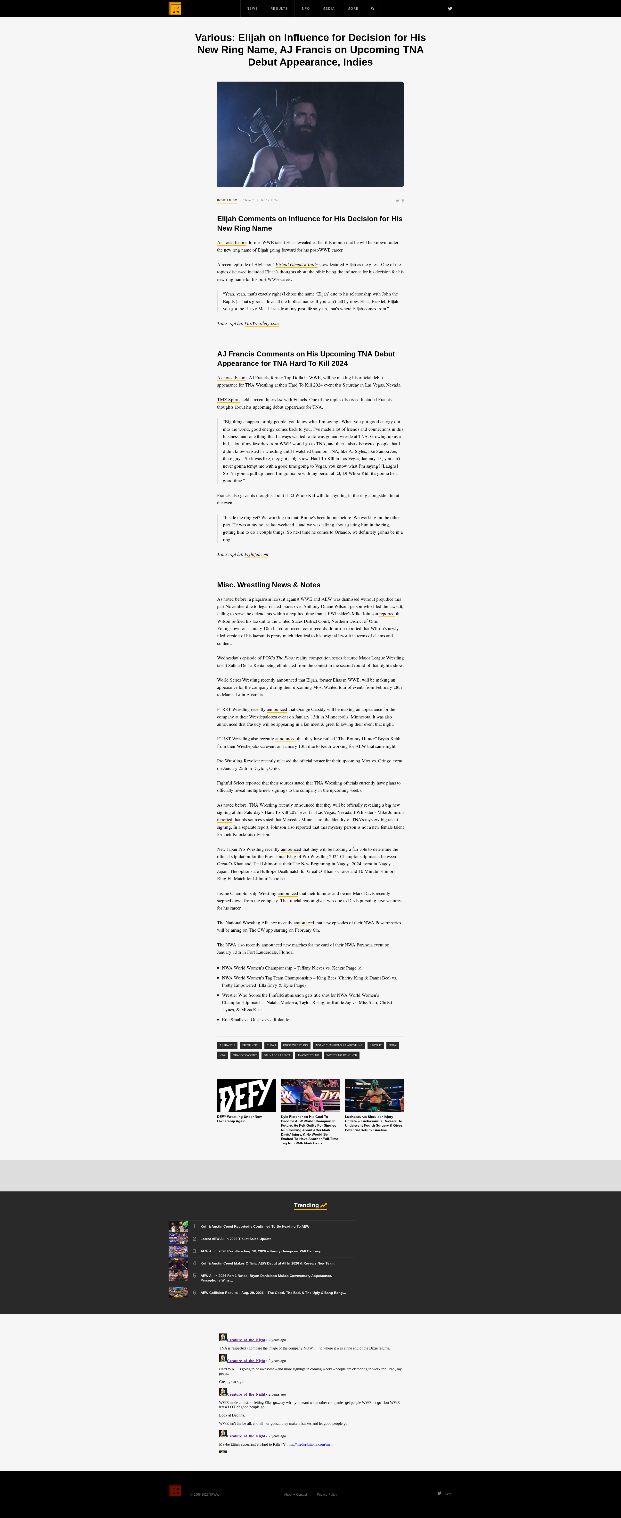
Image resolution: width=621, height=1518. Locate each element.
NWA (223, 1055)
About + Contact (295, 1494)
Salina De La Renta (277, 1055)
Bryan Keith (251, 1045)
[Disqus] (310, 1392)
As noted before (231, 242)
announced (287, 680)
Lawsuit (376, 1045)
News (252, 8)
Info (305, 8)
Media (328, 8)
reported (387, 613)
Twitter (447, 1494)
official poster (312, 761)
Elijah (271, 1045)
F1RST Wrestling (295, 1045)
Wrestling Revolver (342, 1055)
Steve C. (248, 200)
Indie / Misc (227, 200)
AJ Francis (227, 1045)
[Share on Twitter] (397, 201)
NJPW (392, 1045)
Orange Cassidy (245, 1055)
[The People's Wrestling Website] (175, 8)
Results (279, 8)
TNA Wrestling (308, 1055)
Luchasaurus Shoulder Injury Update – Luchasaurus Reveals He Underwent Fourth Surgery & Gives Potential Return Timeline (374, 1123)
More (353, 8)
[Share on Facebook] (403, 201)
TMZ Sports (228, 399)
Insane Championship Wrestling (339, 1045)
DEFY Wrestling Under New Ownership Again (239, 1119)
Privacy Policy (327, 1494)
